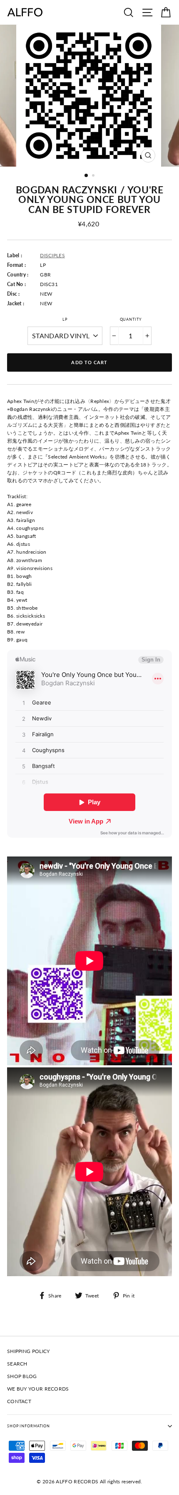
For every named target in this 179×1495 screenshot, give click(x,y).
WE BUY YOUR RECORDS (38, 1389)
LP (64, 319)
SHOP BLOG (22, 1376)
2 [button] (94, 176)
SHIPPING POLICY (28, 1351)
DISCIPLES (52, 255)
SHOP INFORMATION (28, 1426)
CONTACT (19, 1401)
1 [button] (87, 176)
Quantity (131, 319)
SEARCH (17, 1364)
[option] (89, 96)
